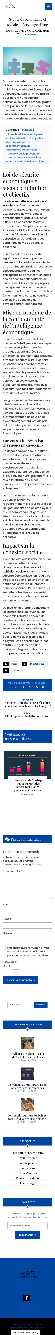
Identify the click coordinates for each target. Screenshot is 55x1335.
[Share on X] (30, 687)
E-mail (8, 919)
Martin (14, 664)
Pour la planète (28, 1163)
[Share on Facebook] (23, 687)
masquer (27, 129)
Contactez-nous (37, 1327)
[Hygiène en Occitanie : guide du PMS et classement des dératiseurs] (27, 1043)
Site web (8, 933)
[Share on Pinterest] (36, 687)
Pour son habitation (28, 1178)
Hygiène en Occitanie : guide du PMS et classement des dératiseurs (28, 1057)
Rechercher (40, 1005)
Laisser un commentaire (20, 980)
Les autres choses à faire (28, 1153)
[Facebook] (27, 1299)
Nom (6, 904)
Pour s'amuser (28, 1173)
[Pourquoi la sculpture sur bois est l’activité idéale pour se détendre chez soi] (27, 1104)
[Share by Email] (43, 687)
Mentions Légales (18, 1327)
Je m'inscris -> (27, 1235)
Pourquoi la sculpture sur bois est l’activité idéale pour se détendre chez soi (27, 1119)
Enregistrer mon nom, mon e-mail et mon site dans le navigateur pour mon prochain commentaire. (28, 951)
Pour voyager (28, 1183)
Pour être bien (28, 1158)
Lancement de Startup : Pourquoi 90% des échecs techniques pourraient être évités (27, 1088)
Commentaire (12, 871)
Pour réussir (17, 670)
